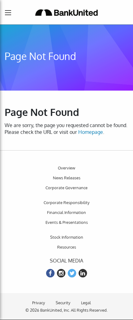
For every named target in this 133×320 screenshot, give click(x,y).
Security (63, 302)
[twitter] (72, 273)
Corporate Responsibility (66, 202)
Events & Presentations (66, 222)
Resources (66, 247)
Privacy (38, 302)
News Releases (66, 177)
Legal (86, 302)
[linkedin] (83, 273)
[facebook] (50, 273)
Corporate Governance (66, 187)
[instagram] (61, 273)
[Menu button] (8, 12)
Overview (66, 167)
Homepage (90, 132)
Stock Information (66, 237)
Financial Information (66, 212)
